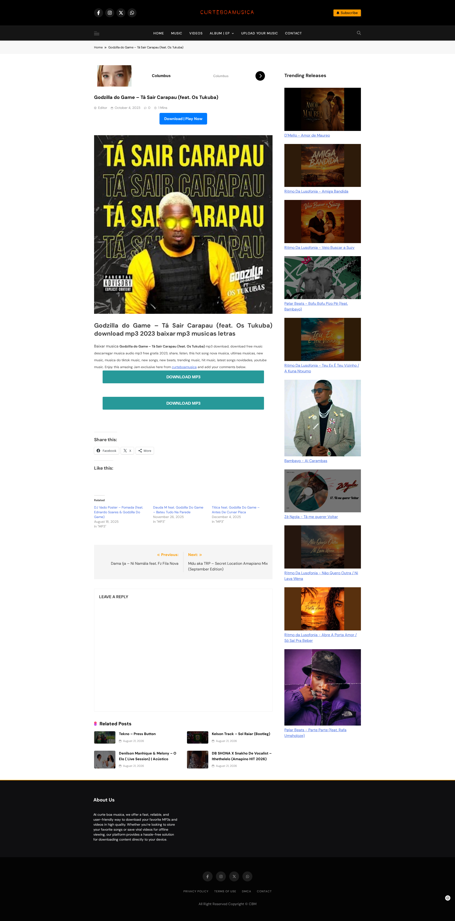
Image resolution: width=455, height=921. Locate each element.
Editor (102, 108)
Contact (293, 33)
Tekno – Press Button (137, 733)
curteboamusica (184, 367)
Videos (196, 33)
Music (176, 33)
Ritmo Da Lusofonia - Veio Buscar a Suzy (319, 247)
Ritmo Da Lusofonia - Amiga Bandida (316, 191)
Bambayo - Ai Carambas (305, 460)
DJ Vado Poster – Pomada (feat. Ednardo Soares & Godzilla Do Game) (118, 512)
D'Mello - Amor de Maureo (307, 135)
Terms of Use (225, 891)
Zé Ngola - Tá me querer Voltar (311, 516)
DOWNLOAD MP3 (183, 377)
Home (158, 33)
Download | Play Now (183, 118)
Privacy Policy (196, 891)
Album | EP (220, 33)
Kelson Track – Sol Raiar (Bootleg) (241, 733)
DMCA (246, 891)
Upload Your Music (259, 33)
